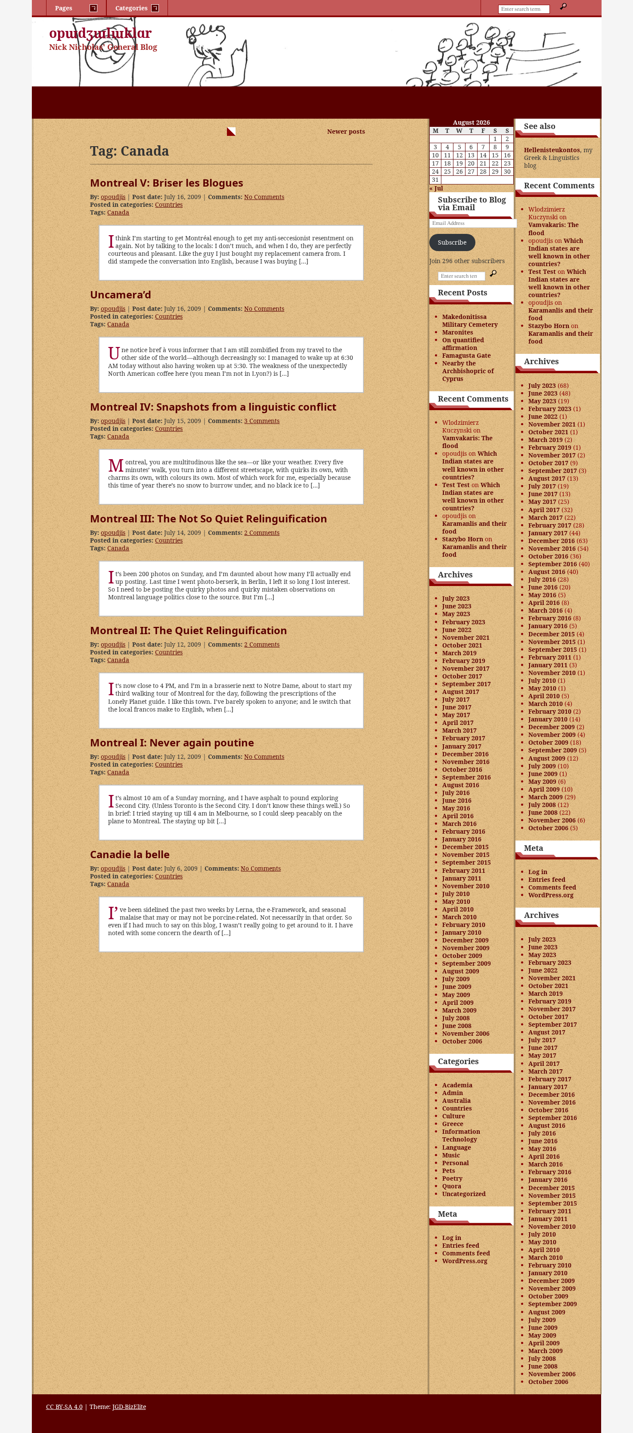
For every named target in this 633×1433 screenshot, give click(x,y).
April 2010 (458, 909)
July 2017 (456, 699)
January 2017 (461, 746)
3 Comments (261, 421)
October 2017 (462, 676)
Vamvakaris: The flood (467, 442)
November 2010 (466, 886)
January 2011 (461, 878)
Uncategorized (464, 1194)
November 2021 (466, 637)
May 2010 (456, 901)
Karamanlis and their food (474, 527)
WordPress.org (464, 1261)
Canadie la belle (130, 854)
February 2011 (463, 870)
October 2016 (462, 769)
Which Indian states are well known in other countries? (473, 465)
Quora (451, 1186)
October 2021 (462, 645)
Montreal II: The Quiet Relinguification (188, 630)
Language (456, 1147)
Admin (452, 1093)
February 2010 (463, 925)
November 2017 (466, 668)
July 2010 (456, 894)
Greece (452, 1124)
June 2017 (457, 707)
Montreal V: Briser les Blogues (166, 182)
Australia (456, 1100)
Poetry (452, 1178)
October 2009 (462, 955)
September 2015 (466, 862)
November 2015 (466, 854)
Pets (448, 1170)
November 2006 (466, 1033)
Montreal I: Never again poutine (172, 742)
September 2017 (466, 684)
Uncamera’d (120, 294)
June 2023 (457, 606)
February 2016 (463, 831)
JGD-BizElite (129, 1406)
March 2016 (459, 823)
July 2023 (456, 598)
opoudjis (113, 197)
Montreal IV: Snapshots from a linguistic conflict (213, 406)
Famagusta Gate (466, 355)
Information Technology (461, 1135)
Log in (451, 1238)
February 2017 (463, 738)
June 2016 (457, 800)
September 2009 (466, 963)
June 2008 (457, 1026)
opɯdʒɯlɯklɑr (100, 33)
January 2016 (461, 839)
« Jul (436, 188)
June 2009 (457, 986)
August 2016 (460, 785)
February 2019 (463, 661)
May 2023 (456, 614)
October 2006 (462, 1041)
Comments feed (466, 1253)
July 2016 (456, 793)
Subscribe (452, 242)
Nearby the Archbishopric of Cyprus (468, 371)
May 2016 (456, 808)
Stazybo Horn (462, 539)
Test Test (456, 485)
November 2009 (466, 948)
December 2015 (465, 847)
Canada (118, 212)
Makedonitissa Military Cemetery (470, 320)
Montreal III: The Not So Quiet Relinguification (208, 518)
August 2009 (460, 971)
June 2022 (457, 630)
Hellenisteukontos (552, 150)
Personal (455, 1163)
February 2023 (463, 622)
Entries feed (460, 1245)
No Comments (264, 197)
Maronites (457, 332)
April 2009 (458, 1002)
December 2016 (465, 754)
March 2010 (459, 917)
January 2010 (461, 932)
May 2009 (456, 995)
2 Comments (261, 532)
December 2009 (465, 940)
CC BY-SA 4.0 (64, 1406)
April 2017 (458, 722)
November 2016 (466, 762)
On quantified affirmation (463, 344)
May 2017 (456, 715)
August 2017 (460, 691)
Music (451, 1155)
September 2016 (466, 777)
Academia (457, 1085)
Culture (453, 1116)
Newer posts (346, 131)
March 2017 (459, 730)
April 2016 (458, 816)
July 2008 (456, 1018)
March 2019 (459, 653)
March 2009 (459, 1010)
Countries (169, 204)
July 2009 (456, 979)
